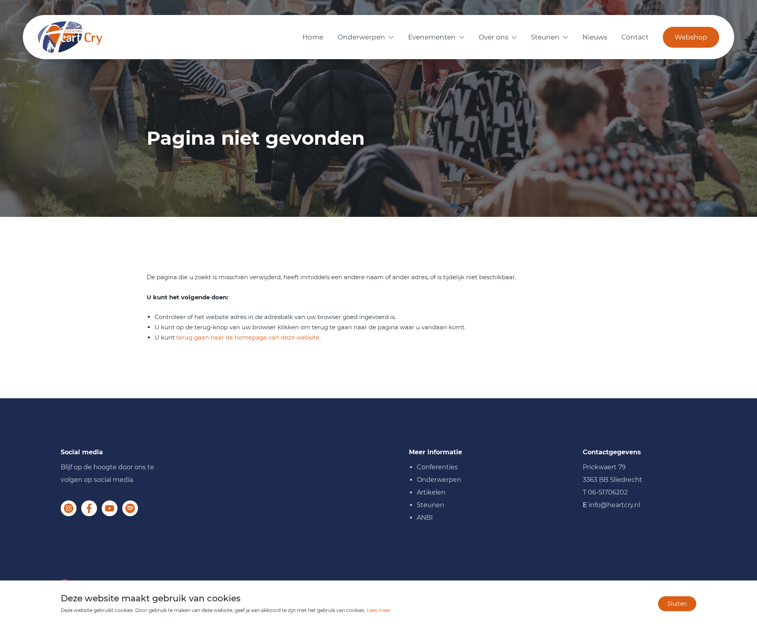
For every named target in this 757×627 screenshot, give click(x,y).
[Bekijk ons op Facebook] (89, 508)
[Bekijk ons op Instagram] (68, 508)
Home (312, 37)
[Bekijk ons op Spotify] (130, 508)
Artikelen (431, 492)
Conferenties (437, 467)
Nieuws (594, 37)
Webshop (691, 37)
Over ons (493, 37)
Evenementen (432, 37)
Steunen (545, 37)
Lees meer (379, 610)
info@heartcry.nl (614, 505)
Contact (635, 37)
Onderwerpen (361, 37)
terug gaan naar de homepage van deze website (247, 337)
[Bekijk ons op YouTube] (109, 508)
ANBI (425, 517)
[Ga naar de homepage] (70, 37)
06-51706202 (608, 492)
